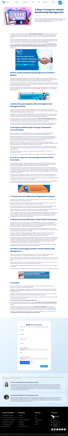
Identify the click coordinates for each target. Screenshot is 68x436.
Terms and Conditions (5, 434)
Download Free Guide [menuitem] (38, 419)
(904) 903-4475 (56, 420)
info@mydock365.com (57, 422)
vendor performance (26, 170)
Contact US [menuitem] (37, 424)
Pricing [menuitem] (36, 417)
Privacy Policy (19, 434)
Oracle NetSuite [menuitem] (21, 424)
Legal (13, 434)
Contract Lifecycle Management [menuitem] (7, 417)
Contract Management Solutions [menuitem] (7, 421)
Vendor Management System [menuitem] (7, 424)
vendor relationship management (20, 286)
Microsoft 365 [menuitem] (20, 417)
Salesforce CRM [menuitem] (21, 421)
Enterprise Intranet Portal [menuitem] (6, 426)
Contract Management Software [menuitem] (7, 415)
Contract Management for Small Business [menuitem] (9, 419)
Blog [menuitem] (35, 415)
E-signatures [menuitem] (20, 415)
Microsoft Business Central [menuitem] (23, 426)
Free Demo (60, 2)
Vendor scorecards (45, 238)
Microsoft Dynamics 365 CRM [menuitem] (23, 419)
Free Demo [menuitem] (37, 421)
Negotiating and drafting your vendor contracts (32, 137)
